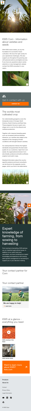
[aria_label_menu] (28, 3)
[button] (8, 334)
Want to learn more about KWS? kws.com (13, 367)
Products (5, 380)
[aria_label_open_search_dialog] (24, 3)
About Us (5, 382)
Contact (4, 387)
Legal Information (7, 393)
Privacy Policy (6, 390)
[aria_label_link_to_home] (2, 2)
